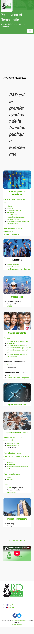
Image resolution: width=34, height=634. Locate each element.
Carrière (6, 338)
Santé (5, 484)
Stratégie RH (17, 297)
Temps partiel (11, 464)
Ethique (6, 203)
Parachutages (11, 213)
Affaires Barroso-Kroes (14, 210)
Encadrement (11, 343)
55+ (8, 352)
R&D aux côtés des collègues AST (17, 345)
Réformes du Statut (11, 235)
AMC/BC (9, 306)
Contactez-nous (17, 624)
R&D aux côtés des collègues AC (17, 350)
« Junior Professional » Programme (18, 378)
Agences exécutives (17, 404)
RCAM (9, 488)
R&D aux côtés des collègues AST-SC (19, 348)
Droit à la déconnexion (12, 453)
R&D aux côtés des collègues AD (17, 341)
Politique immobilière (17, 519)
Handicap (10, 479)
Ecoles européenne (13, 265)
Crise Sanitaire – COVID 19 (14, 199)
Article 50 (10, 208)
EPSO (8, 375)
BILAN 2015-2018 (17, 540)
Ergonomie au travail (13, 443)
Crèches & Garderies (13, 267)
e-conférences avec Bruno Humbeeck (18, 269)
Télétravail (10, 462)
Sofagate (9, 206)
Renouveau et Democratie (11, 17)
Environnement (11, 492)
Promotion (10, 365)
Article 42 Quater (12, 215)
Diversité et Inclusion (11, 474)
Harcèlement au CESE (13, 445)
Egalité (9, 477)
